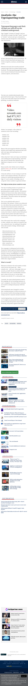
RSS (24, 663)
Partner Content (7, 376)
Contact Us (6, 661)
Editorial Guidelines (16, 661)
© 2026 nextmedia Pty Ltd (16, 666)
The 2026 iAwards (13, 441)
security (6, 323)
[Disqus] (14, 533)
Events (4, 427)
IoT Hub (22, 672)
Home (2, 12)
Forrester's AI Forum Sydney (16, 431)
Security (19, 12)
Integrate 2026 (13, 449)
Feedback (4, 663)
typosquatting (12, 323)
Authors (22, 661)
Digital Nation (16, 672)
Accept (24, 676)
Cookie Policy (8, 684)
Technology (12, 12)
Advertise (9, 663)
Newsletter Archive (15, 663)
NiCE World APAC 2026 (15, 436)
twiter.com (8, 169)
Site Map (21, 663)
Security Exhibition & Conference (17, 446)
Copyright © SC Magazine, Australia (7, 318)
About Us (10, 661)
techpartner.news (8, 672)
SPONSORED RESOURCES (8, 405)
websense (19, 323)
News (7, 12)
